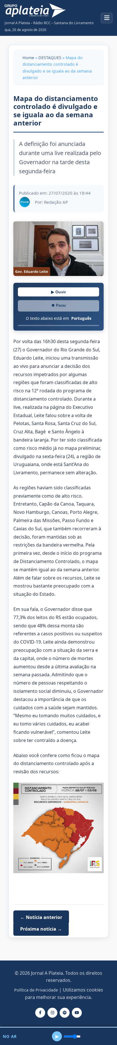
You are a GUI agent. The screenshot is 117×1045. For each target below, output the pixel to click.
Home (28, 57)
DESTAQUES (49, 57)
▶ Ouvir (58, 292)
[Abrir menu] (106, 18)
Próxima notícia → (41, 929)
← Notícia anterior (41, 917)
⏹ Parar (58, 305)
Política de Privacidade (36, 990)
